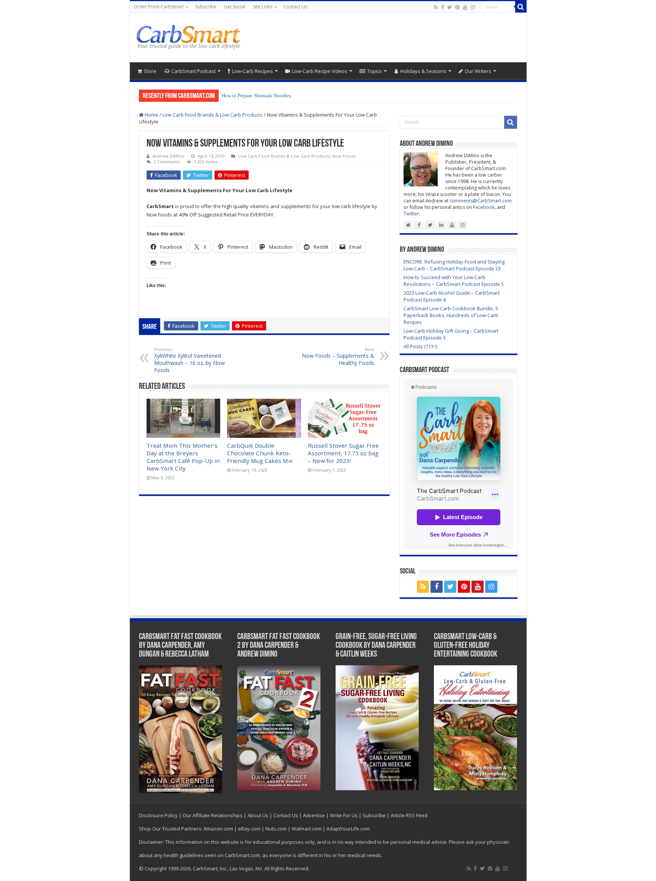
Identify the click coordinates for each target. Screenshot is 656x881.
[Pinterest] (457, 7)
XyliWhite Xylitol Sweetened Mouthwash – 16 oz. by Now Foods (189, 360)
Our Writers (478, 71)
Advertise (314, 815)
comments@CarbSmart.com (480, 200)
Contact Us (295, 6)
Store (150, 71)
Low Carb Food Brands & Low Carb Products (212, 114)
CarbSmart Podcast (193, 71)
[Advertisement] (382, 38)
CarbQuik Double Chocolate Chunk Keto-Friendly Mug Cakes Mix (260, 453)
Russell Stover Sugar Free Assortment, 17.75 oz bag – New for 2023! (343, 453)
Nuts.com (276, 828)
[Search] (521, 7)
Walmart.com (307, 828)
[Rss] (436, 7)
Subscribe (205, 6)
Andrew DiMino (168, 156)
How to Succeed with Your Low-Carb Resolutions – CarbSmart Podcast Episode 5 (454, 280)
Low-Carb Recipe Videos (319, 71)
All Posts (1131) (420, 346)
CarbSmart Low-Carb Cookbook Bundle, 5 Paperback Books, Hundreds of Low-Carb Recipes (451, 315)
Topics (374, 71)
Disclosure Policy (158, 815)
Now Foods (344, 156)
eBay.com (249, 828)
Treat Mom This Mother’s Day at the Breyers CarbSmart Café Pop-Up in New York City (183, 457)
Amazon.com (218, 828)
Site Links (262, 6)
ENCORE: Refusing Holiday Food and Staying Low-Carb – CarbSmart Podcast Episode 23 (454, 265)
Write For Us (344, 815)
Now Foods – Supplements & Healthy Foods (338, 356)
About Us (258, 815)
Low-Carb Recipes (252, 71)
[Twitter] (449, 7)
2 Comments (167, 161)
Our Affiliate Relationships (213, 815)
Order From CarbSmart (159, 6)
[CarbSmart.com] (190, 36)
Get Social (234, 6)
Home (151, 114)
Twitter (411, 213)
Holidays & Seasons (423, 71)
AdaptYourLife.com (348, 828)
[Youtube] (465, 7)
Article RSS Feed (409, 815)
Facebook (484, 207)
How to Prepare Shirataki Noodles (256, 95)
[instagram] (473, 7)
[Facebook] (442, 7)
